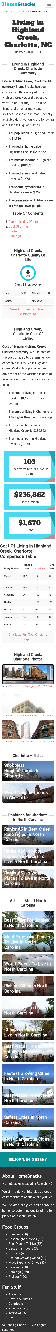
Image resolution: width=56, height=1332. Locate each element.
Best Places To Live (22, 1244)
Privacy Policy (18, 1308)
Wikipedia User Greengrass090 (25, 686)
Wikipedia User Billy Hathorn (23, 715)
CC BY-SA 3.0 (46, 715)
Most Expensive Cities (24, 1262)
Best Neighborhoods (23, 1239)
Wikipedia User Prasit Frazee (24, 741)
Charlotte (24, 11)
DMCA (13, 1318)
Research (15, 1267)
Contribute (16, 1304)
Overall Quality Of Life (23, 222)
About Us (15, 1294)
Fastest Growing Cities (24, 1258)
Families (14, 1253)
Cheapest (15, 1234)
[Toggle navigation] (49, 4)
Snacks (19, 4)
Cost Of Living (18, 226)
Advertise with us (20, 1299)
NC (14, 11)
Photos (14, 231)
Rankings (15, 236)
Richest (14, 1276)
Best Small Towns (21, 1248)
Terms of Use (18, 1313)
